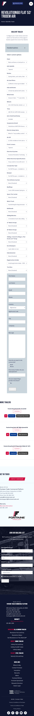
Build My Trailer (10, 22)
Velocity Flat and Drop (17, 656)
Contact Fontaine (17, 668)
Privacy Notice (17, 709)
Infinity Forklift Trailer (17, 647)
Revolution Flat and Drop (17, 632)
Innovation (17, 670)
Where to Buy (17, 665)
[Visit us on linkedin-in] (17, 712)
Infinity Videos (17, 649)
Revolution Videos (17, 635)
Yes (11, 383)
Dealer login (18, 3)
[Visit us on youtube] (21, 712)
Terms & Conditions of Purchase (17, 702)
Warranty (17, 673)
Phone (12, 366)
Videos (17, 675)
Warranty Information (6, 506)
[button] (31, 4)
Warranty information (17, 621)
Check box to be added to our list (12, 576)
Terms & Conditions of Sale (17, 705)
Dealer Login (17, 686)
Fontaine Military (17, 678)
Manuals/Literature (17, 683)
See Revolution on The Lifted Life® (17, 638)
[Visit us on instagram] (25, 712)
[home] (3, 4)
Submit (12, 389)
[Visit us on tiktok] (8, 712)
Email (11, 365)
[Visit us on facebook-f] (12, 712)
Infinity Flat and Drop (17, 644)
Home (3, 22)
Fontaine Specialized (17, 680)
